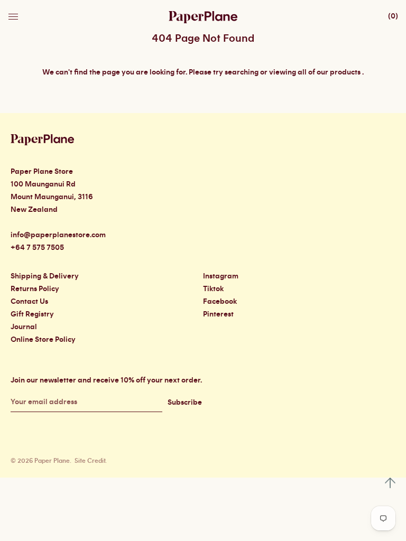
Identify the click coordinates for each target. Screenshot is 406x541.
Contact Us (29, 301)
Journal (24, 327)
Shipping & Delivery (45, 276)
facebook (220, 301)
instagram (220, 276)
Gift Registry (32, 314)
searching (242, 72)
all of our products (329, 72)
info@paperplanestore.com (58, 235)
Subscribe (185, 402)
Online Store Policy (43, 339)
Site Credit (90, 461)
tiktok (213, 289)
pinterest (218, 314)
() (393, 16)
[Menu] (14, 14)
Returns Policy (35, 289)
